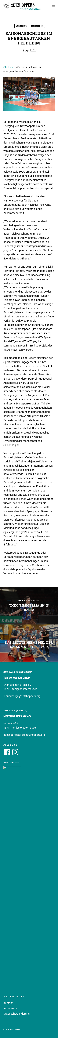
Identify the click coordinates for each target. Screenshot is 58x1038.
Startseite (9, 67)
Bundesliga (21, 26)
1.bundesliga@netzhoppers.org (21, 696)
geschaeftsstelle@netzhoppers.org (24, 734)
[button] (53, 6)
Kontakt (8, 1002)
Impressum (10, 1008)
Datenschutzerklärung (16, 1013)
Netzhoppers (37, 26)
